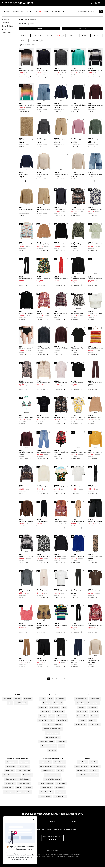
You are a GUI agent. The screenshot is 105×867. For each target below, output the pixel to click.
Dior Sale (82, 720)
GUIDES (47, 11)
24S (10, 703)
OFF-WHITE (42, 720)
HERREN (24, 11)
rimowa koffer (62, 720)
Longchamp (61, 741)
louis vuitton (52, 746)
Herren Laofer (61, 783)
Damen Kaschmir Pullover (11, 775)
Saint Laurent (54, 707)
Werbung (48, 829)
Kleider (19, 787)
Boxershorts (60, 792)
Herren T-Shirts (45, 762)
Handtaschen (11, 766)
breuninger (7, 698)
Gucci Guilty (93, 775)
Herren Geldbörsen (46, 766)
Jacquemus (46, 703)
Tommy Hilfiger (58, 711)
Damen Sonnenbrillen (23, 792)
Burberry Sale (95, 698)
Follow (32, 23)
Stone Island (58, 703)
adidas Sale (94, 711)
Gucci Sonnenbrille (81, 766)
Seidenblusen (9, 792)
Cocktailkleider (24, 779)
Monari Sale (92, 707)
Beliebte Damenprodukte (17, 758)
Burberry (42, 716)
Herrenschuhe (60, 766)
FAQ (43, 829)
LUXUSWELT (6, 11)
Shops (17, 695)
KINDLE (73, 821)
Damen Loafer (10, 783)
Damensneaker (23, 766)
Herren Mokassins (48, 770)
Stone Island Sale (81, 698)
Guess (51, 716)
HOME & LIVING (58, 11)
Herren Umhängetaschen (52, 779)
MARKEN (33, 11)
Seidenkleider (9, 770)
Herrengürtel (59, 787)
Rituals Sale (80, 703)
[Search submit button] (101, 11)
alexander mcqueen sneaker (52, 728)
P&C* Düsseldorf (21, 703)
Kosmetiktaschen (24, 783)
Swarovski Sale (81, 711)
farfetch (17, 698)
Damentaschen (11, 762)
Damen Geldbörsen (24, 770)
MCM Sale (92, 720)
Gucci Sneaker (81, 770)
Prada (50, 698)
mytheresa (27, 698)
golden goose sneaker (47, 741)
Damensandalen (11, 779)
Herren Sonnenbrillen (52, 775)
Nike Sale (82, 707)
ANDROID (52, 821)
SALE (40, 11)
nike (42, 746)
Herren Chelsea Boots (46, 783)
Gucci (42, 698)
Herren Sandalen (60, 796)
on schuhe (47, 724)
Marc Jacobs (61, 716)
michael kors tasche (53, 733)
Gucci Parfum (95, 766)
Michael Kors (60, 698)
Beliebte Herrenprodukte (52, 758)
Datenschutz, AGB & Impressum (67, 829)
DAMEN (16, 11)
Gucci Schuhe (82, 775)
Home (21, 19)
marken (27, 19)
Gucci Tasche (82, 762)
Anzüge (60, 770)
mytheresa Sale (94, 724)
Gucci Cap (94, 762)
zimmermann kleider (52, 737)
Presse (55, 829)
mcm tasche (57, 724)
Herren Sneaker (59, 762)
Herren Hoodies (46, 787)
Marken (52, 695)
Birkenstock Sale (93, 703)
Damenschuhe (7, 787)
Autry (64, 707)
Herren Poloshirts (45, 796)
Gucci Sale (94, 716)
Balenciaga (42, 707)
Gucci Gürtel (94, 770)
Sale (87, 695)
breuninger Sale (80, 724)
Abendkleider (24, 762)
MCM (51, 720)
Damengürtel (27, 775)
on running (52, 750)
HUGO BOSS (46, 711)
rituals (62, 746)
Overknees (28, 787)
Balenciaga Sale (82, 716)
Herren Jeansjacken (46, 792)
